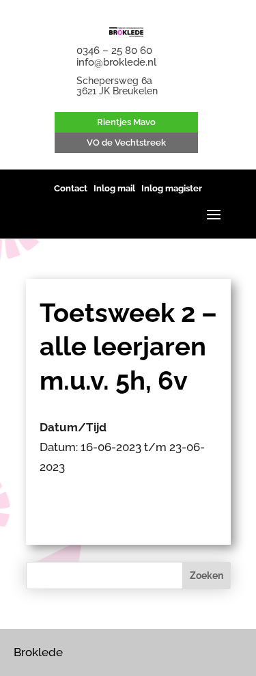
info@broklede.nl (116, 62)
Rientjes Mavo (126, 122)
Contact (70, 188)
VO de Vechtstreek (126, 142)
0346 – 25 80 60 (114, 50)
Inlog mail (114, 188)
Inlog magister (171, 188)
